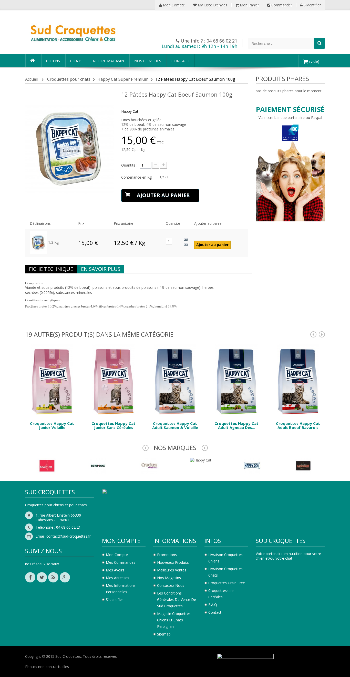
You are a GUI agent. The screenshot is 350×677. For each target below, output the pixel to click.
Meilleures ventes (171, 570)
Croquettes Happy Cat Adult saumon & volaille (175, 425)
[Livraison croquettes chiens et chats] (72, 32)
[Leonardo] (303, 465)
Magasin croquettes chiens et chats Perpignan (174, 620)
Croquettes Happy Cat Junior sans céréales (113, 425)
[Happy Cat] (200, 459)
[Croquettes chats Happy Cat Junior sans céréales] (113, 379)
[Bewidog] (98, 465)
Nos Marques (175, 447)
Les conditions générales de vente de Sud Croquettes (176, 599)
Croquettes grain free (226, 582)
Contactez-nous (170, 585)
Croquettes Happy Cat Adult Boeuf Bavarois (298, 425)
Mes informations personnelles (121, 588)
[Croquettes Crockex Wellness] (149, 465)
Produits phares (282, 78)
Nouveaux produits (173, 562)
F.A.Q (212, 604)
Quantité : (129, 165)
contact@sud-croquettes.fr (68, 536)
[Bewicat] (47, 465)
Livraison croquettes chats (225, 572)
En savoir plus (100, 268)
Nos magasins (169, 577)
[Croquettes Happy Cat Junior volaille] (52, 379)
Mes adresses (117, 577)
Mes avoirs (115, 570)
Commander (281, 5)
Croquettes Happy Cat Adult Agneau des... (236, 425)
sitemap (164, 634)
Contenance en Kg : (138, 177)
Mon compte (173, 5)
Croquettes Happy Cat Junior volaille (52, 425)
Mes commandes (120, 562)
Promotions (167, 554)
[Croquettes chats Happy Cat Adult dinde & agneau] (236, 379)
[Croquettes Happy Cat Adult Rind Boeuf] (298, 379)
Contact (214, 612)
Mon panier (249, 5)
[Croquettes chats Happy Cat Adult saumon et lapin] (175, 379)
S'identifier (312, 5)
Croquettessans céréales (221, 593)
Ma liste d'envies (212, 5)
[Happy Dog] (252, 465)
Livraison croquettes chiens (225, 557)
